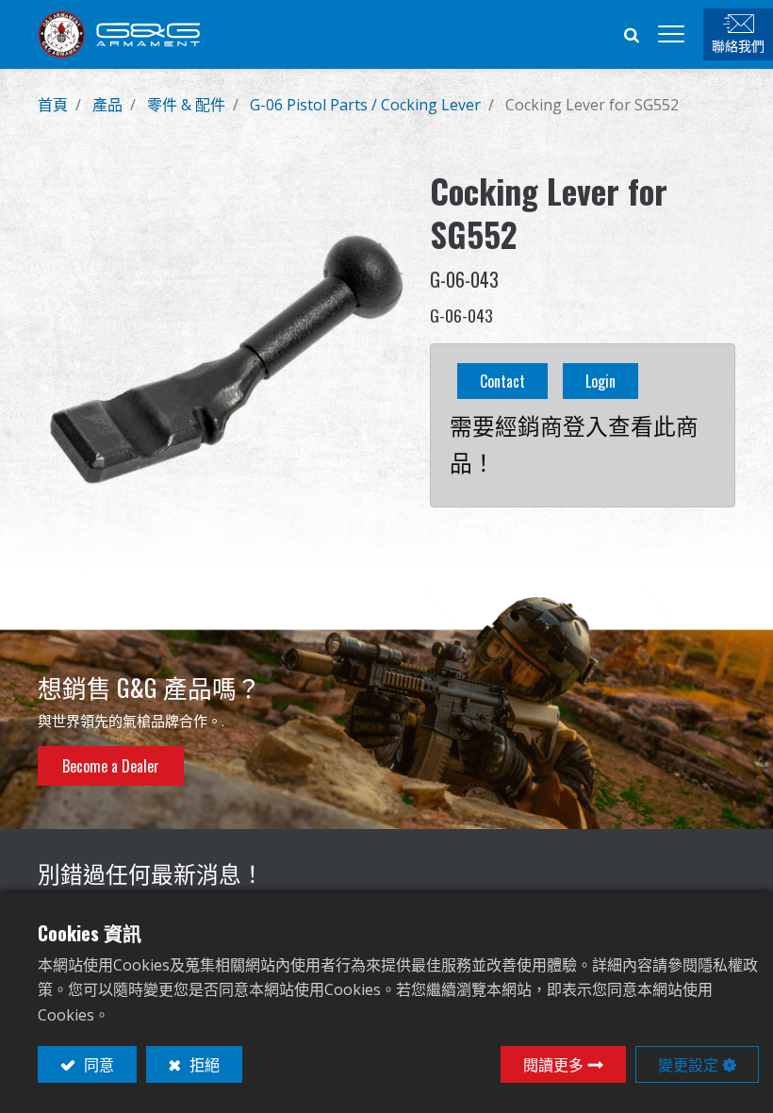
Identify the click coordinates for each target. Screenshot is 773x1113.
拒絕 (203, 1064)
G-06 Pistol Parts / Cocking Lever (365, 104)
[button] (632, 34)
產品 (107, 104)
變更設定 (688, 1064)
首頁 (53, 104)
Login (600, 381)
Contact (502, 381)
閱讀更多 (553, 1064)
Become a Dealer (110, 766)
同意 (97, 1064)
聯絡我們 (738, 45)
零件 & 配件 (186, 104)
